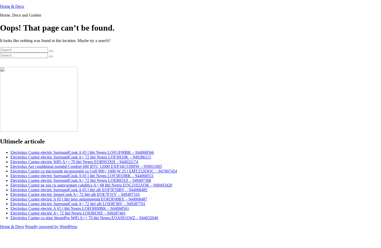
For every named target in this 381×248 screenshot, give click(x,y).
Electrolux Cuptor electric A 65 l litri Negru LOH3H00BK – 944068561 (69, 208)
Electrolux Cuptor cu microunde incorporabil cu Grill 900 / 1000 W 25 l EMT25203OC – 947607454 (93, 171)
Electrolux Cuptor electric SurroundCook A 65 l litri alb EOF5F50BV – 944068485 (78, 190)
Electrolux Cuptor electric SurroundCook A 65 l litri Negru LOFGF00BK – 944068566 (82, 152)
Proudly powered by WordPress (51, 226)
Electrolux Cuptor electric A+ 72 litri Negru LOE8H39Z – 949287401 (68, 213)
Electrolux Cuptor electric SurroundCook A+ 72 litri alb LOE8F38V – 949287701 (77, 204)
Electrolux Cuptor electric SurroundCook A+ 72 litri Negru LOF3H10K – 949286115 (80, 157)
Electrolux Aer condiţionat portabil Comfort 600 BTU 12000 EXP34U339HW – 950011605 (86, 166)
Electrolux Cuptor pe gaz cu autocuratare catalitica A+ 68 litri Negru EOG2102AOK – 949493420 (91, 185)
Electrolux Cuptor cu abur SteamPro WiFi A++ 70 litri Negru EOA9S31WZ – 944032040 (84, 218)
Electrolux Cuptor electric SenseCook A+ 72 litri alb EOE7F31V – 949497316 (75, 194)
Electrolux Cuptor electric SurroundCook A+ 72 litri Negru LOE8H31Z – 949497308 (80, 180)
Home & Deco (12, 6)
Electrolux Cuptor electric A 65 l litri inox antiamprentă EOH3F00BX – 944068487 (78, 199)
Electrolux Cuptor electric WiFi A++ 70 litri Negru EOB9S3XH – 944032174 (74, 162)
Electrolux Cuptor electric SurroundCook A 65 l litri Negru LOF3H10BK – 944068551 (82, 176)
